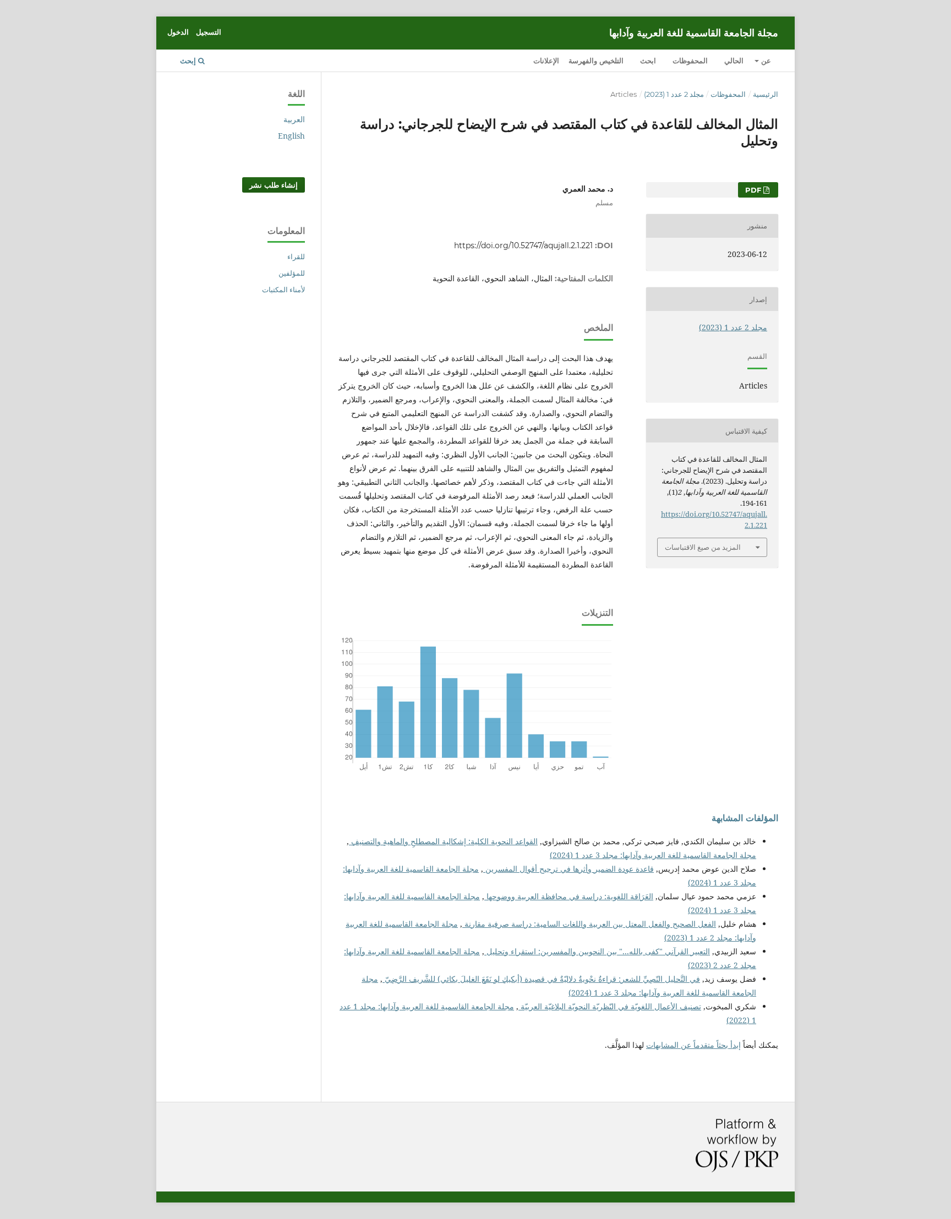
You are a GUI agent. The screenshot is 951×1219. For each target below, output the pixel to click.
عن (765, 60)
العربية (294, 119)
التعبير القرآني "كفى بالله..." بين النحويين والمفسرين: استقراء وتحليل (597, 951)
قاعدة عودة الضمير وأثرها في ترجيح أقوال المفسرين (568, 868)
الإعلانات (546, 60)
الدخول (178, 32)
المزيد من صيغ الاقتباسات (703, 547)
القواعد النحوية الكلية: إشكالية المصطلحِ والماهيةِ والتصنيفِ (443, 841)
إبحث (189, 60)
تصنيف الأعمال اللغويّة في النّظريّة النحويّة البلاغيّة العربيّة (609, 1006)
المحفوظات (690, 60)
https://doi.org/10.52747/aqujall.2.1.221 (523, 245)
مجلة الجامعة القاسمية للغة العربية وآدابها (693, 33)
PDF (754, 189)
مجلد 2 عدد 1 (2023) (674, 94)
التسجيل (208, 32)
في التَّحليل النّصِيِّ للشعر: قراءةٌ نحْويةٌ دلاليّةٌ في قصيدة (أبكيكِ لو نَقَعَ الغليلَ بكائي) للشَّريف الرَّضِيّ (541, 979)
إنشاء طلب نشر (273, 185)
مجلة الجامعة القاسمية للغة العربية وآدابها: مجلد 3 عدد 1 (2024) (653, 855)
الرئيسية (765, 94)
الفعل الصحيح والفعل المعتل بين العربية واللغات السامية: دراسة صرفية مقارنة (589, 924)
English (291, 135)
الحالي (734, 60)
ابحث (648, 60)
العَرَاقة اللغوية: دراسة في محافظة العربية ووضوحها (568, 896)
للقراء (296, 256)
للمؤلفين (291, 273)
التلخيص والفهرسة (596, 60)
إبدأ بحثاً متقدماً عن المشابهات (693, 1045)
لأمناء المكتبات (283, 289)
